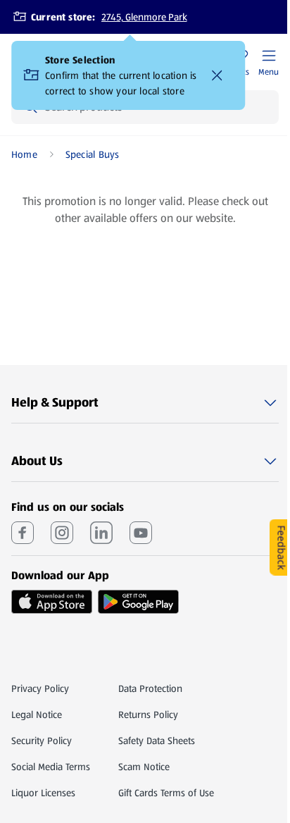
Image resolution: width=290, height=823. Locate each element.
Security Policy (41, 741)
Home (24, 154)
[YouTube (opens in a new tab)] (141, 532)
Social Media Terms (50, 767)
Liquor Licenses (43, 793)
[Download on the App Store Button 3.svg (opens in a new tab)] (51, 602)
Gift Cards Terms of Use (166, 793)
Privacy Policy (40, 688)
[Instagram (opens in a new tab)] (62, 532)
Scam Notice (144, 767)
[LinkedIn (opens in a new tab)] (101, 532)
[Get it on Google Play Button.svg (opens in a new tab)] (138, 602)
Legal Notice (36, 714)
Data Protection (150, 688)
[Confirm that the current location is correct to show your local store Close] (217, 75)
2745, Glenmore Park (144, 17)
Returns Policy (148, 714)
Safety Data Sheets (156, 741)
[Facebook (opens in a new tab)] (22, 532)
